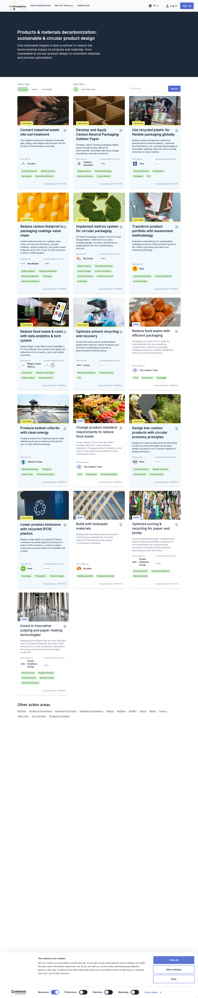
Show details (151, 992)
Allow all (173, 960)
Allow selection (174, 969)
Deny (173, 979)
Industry (110, 711)
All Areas (21, 711)
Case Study (47, 89)
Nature (152, 711)
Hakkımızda (83, 5)
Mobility (133, 711)
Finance (163, 711)
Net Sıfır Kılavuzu (64, 5)
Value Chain (23, 716)
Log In (173, 5)
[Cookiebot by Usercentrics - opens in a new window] (18, 992)
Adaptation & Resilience (91, 711)
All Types (23, 89)
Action (34, 89)
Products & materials (59, 716)
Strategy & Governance (40, 711)
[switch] (83, 992)
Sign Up (186, 5)
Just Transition (39, 716)
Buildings (121, 711)
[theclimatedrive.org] (17, 5)
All (76, 89)
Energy (142, 711)
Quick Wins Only (89, 89)
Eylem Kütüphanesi (40, 5)
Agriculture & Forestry (66, 711)
